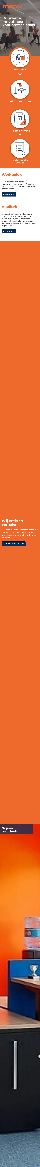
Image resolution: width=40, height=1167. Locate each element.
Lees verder (9, 194)
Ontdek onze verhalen (13, 544)
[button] (35, 6)
